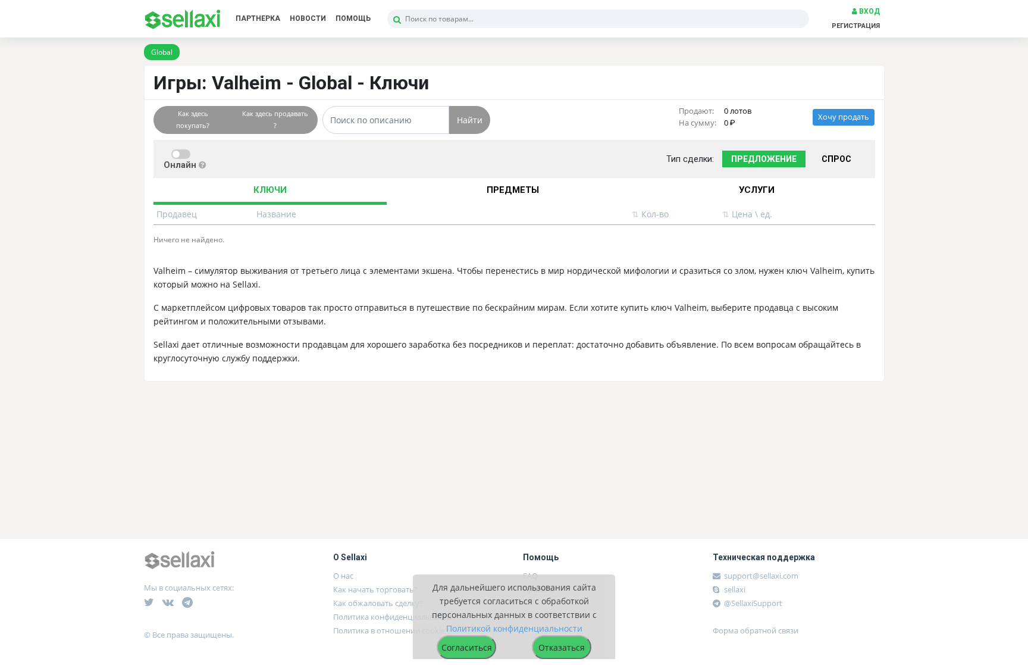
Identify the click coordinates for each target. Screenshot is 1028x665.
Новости (308, 18)
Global (162, 52)
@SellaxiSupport (752, 603)
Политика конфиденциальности (392, 616)
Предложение (764, 159)
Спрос (836, 159)
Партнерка (258, 18)
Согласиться (466, 647)
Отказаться (561, 647)
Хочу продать (843, 117)
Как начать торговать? (375, 589)
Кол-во (650, 214)
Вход (868, 11)
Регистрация (856, 26)
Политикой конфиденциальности (514, 628)
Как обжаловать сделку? (378, 603)
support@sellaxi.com (761, 575)
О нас (343, 575)
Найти (469, 120)
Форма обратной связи (755, 630)
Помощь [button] (353, 18)
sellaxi (733, 589)
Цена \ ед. (747, 214)
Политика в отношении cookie (389, 630)
